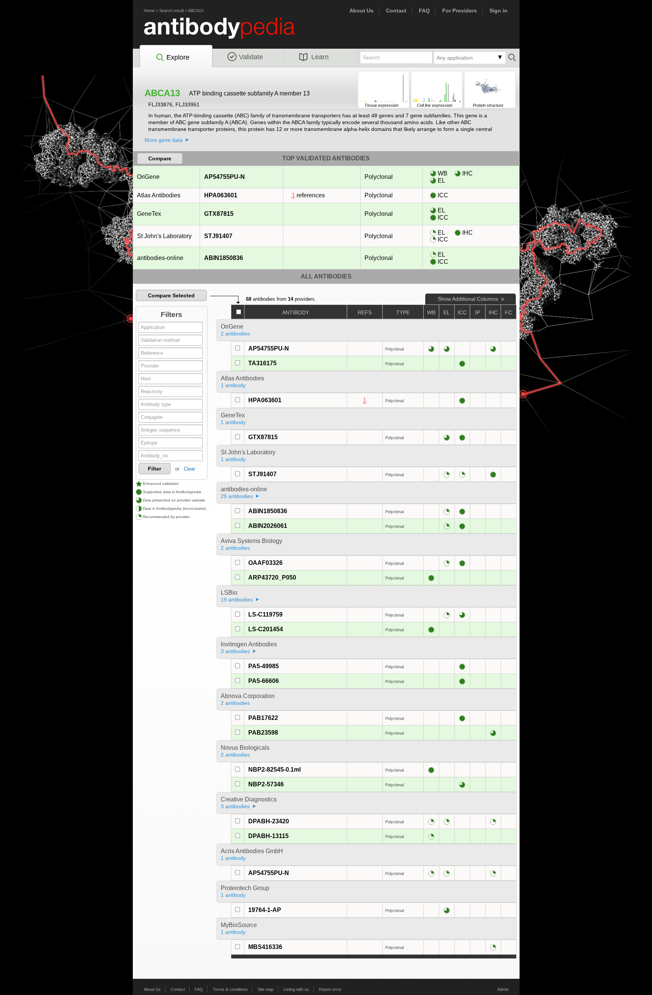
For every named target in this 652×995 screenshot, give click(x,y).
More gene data (164, 140)
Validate (251, 57)
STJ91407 (218, 236)
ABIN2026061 (267, 526)
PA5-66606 (263, 681)
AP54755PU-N (224, 177)
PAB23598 (263, 732)
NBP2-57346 (266, 784)
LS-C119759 (265, 614)
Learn (320, 57)
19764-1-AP (264, 910)
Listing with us (296, 989)
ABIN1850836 (223, 258)
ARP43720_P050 (272, 577)
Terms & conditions (230, 989)
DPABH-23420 (268, 821)
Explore (177, 57)
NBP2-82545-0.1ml (274, 769)
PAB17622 (263, 718)
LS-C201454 (265, 629)
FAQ (424, 11)
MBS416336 (265, 947)
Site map (266, 989)
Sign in (498, 11)
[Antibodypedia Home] (227, 33)
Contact (396, 11)
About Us (361, 11)
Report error (330, 989)
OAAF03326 (265, 563)
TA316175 (262, 363)
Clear (189, 469)
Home (149, 10)
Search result (171, 10)
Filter (154, 469)
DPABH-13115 (268, 836)
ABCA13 (195, 10)
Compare (159, 158)
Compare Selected (171, 295)
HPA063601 (220, 195)
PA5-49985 (263, 666)
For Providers (459, 11)
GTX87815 (219, 214)
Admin (503, 989)
